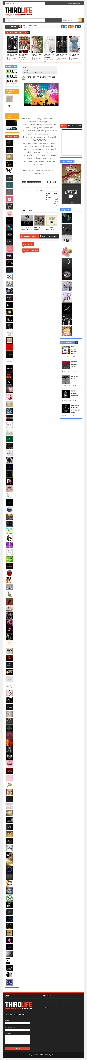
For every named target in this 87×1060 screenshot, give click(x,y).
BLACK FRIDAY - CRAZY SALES (75, 393)
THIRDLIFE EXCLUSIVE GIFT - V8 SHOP (12, 55)
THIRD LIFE (43, 1055)
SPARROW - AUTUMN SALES (75, 364)
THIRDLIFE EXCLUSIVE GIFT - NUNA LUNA (74, 55)
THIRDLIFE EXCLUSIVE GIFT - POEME (37, 55)
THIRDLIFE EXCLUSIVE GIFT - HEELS (61, 55)
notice (26, 70)
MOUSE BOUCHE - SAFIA (30, 26)
